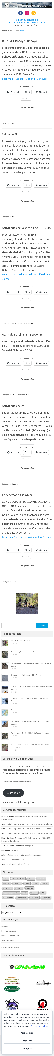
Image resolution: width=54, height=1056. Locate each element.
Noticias (15, 484)
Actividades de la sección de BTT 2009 (26, 227)
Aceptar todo (27, 1033)
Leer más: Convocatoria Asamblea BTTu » (26, 537)
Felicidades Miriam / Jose (18, 864)
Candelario (34, 897)
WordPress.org (7, 940)
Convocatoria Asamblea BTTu (21, 495)
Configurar (27, 1048)
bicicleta (34, 893)
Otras (14, 395)
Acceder (4, 926)
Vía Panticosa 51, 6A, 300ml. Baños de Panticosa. (30, 733)
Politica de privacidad (10, 948)
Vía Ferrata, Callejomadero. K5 (23, 652)
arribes (45, 883)
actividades (29, 323)
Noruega (14, 710)
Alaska (31, 879)
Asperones (7, 888)
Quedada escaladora (16, 860)
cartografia (46, 897)
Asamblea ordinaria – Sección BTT (24, 334)
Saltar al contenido (27, 19)
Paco (22, 31)
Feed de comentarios (10, 935)
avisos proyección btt (11, 893)
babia (25, 893)
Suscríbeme (13, 792)
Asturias (19, 888)
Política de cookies (39, 1026)
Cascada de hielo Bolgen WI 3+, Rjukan (26, 675)
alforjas (41, 879)
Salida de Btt (10, 134)
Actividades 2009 (13, 405)
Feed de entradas (8, 931)
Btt (13, 123)
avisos (28, 395)
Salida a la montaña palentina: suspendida (25, 855)
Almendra (17, 883)
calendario (8, 897)
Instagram (29, 846)
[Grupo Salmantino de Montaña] (27, 7)
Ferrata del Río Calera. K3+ (21, 640)
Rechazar (27, 1040)
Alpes (27, 883)
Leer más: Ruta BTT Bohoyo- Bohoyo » (25, 78)
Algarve (6, 883)
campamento (21, 897)
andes (36, 883)
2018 (6, 879)
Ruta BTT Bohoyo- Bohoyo (19, 41)
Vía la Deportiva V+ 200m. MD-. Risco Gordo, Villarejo (30, 824)
